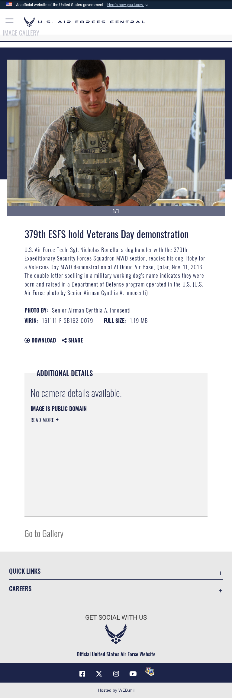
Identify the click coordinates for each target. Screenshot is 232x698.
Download (43, 340)
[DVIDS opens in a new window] (149, 671)
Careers (20, 588)
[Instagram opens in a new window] (116, 673)
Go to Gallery (43, 532)
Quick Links (24, 570)
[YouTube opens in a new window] (132, 673)
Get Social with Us (116, 617)
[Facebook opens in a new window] (82, 673)
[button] (128, 5)
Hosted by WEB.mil (116, 690)
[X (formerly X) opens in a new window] (99, 673)
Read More (43, 420)
